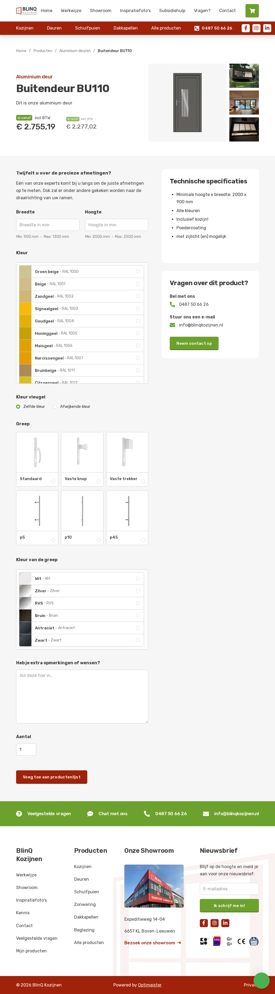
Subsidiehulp (172, 10)
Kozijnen (25, 28)
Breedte (25, 212)
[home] (26, 10)
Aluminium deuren (75, 51)
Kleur (22, 252)
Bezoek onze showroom (152, 942)
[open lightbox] (187, 103)
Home (46, 10)
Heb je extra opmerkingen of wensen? (58, 662)
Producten (43, 51)
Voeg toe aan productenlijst (52, 777)
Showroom (100, 10)
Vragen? (202, 10)
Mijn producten (31, 950)
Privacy (251, 985)
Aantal (23, 736)
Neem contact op (194, 343)
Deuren (54, 28)
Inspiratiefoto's (135, 10)
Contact (227, 10)
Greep (23, 423)
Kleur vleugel (30, 397)
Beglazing (84, 930)
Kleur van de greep (36, 559)
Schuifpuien (87, 28)
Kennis (23, 912)
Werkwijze (71, 10)
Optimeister (150, 985)
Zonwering (85, 904)
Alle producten (166, 28)
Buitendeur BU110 (115, 51)
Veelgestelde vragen (36, 938)
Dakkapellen (126, 28)
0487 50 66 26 (213, 28)
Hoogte (93, 212)
